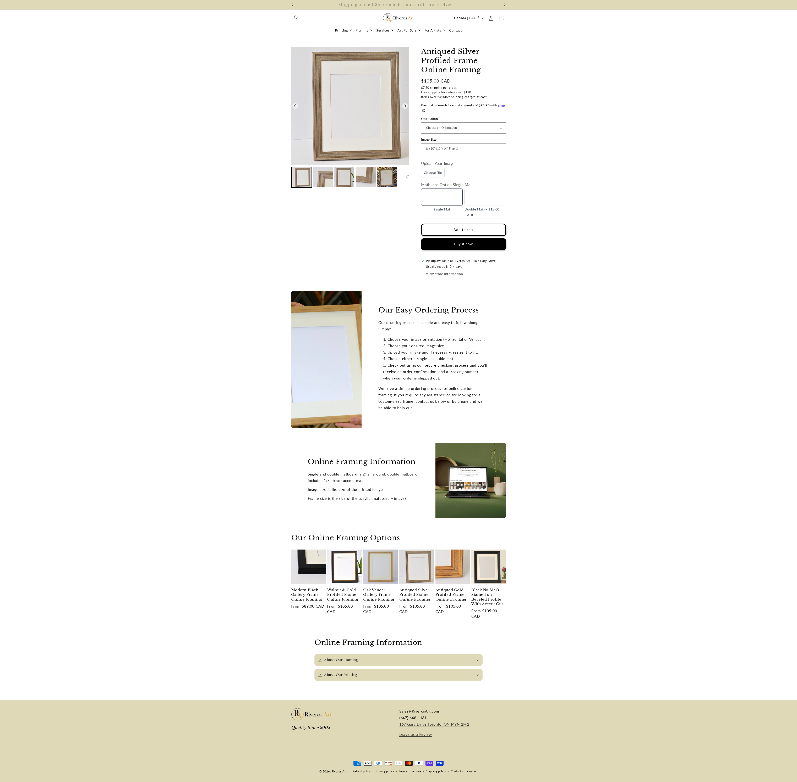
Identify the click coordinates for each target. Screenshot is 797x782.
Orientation (429, 118)
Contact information (464, 771)
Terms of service (410, 771)
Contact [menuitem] (455, 30)
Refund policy (362, 771)
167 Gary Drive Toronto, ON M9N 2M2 (434, 724)
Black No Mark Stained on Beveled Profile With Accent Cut (487, 597)
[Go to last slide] (295, 106)
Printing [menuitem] (341, 30)
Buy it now (463, 244)
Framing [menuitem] (362, 30)
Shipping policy (436, 771)
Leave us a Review (415, 734)
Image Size (429, 139)
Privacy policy (385, 771)
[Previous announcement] (292, 4)
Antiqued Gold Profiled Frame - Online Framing (451, 594)
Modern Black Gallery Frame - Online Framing (306, 594)
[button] (296, 18)
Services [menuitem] (383, 30)
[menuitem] (301, 177)
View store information (444, 274)
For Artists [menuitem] (432, 30)
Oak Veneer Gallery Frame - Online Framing (378, 594)
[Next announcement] (505, 4)
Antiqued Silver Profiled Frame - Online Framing (415, 594)
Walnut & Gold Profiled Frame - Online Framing (343, 594)
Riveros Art (339, 771)
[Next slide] (405, 106)
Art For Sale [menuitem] (406, 30)
